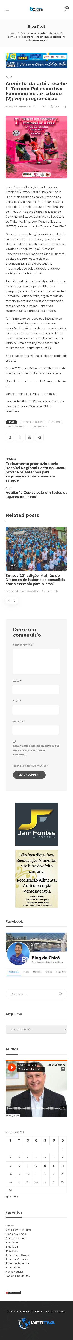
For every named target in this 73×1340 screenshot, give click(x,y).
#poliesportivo (17, 426)
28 (54, 1181)
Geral (23, 33)
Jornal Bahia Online (17, 1254)
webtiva (9, 106)
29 (62, 1181)
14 (54, 1165)
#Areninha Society (33, 422)
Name (16, 681)
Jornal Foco (13, 1267)
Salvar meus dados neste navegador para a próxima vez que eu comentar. (36, 750)
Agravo (10, 1225)
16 (10, 1173)
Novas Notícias (14, 1271)
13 (45, 1165)
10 (19, 1165)
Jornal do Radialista (17, 1263)
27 (45, 1181)
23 (10, 1181)
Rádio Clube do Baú (18, 1275)
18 (28, 1173)
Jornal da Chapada (17, 1259)
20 (45, 1173)
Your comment (23, 644)
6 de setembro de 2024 (25, 106)
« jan (8, 1196)
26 (36, 1181)
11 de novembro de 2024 (26, 591)
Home (13, 33)
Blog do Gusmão (16, 1233)
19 (36, 1173)
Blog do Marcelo (16, 1238)
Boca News (12, 1242)
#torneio (39, 426)
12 (36, 1165)
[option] (36, 560)
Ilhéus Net (12, 1250)
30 (10, 1190)
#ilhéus (55, 422)
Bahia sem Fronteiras (18, 1229)
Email (16, 701)
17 (19, 1173)
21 (54, 1173)
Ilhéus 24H (12, 1246)
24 (19, 1181)
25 (28, 1181)
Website (18, 721)
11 (28, 1165)
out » (15, 1196)
